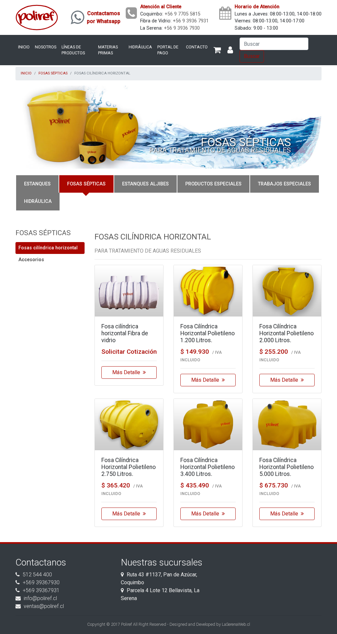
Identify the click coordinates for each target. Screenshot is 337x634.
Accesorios (31, 259)
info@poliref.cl (40, 598)
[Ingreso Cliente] (230, 50)
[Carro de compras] (217, 50)
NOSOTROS (45, 46)
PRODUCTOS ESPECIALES (213, 184)
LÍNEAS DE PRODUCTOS (73, 50)
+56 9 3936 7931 (191, 21)
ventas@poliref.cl (44, 606)
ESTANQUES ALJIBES (145, 184)
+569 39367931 (41, 590)
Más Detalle (127, 372)
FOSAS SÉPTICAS (53, 73)
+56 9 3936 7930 (182, 28)
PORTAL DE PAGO (167, 50)
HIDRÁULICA (140, 46)
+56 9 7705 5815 (182, 14)
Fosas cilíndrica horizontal (48, 248)
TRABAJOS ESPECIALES (284, 184)
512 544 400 (37, 574)
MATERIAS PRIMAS (108, 50)
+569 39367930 (41, 582)
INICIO (24, 46)
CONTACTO (197, 46)
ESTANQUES (37, 184)
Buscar (252, 56)
